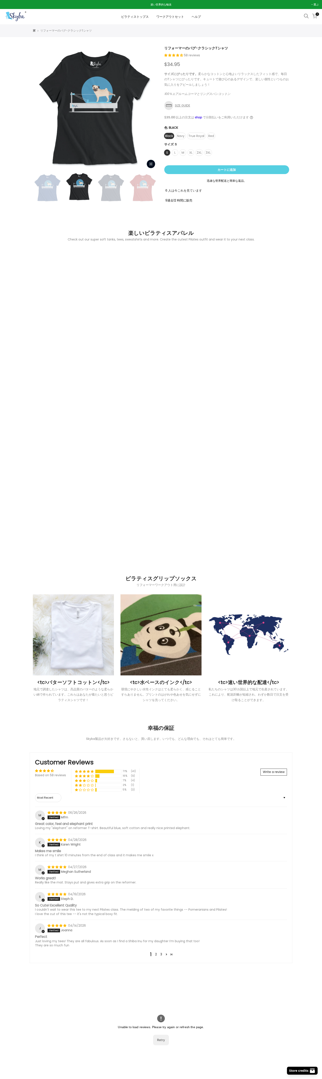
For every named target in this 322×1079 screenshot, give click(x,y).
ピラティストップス (135, 16)
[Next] (150, 108)
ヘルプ (196, 16)
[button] (174, 55)
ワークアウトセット (170, 16)
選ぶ (8, 4)
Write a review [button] (274, 772)
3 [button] (161, 954)
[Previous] (40, 108)
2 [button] (156, 954)
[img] (57, 812)
